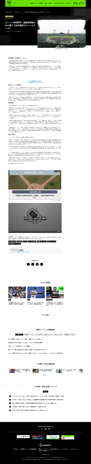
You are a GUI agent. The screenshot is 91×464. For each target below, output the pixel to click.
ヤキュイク (68, 3)
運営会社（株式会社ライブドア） (45, 450)
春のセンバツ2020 (52, 241)
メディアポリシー (65, 449)
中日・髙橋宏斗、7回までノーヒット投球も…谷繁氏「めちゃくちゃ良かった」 (26, 339)
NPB (50, 3)
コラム (25, 241)
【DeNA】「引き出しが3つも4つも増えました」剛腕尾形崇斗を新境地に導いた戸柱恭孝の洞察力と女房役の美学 (37, 399)
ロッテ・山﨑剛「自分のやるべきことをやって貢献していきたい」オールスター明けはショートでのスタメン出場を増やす (35, 353)
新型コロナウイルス (42, 241)
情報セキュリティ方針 (43, 449)
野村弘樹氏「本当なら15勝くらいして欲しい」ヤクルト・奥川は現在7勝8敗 (25, 342)
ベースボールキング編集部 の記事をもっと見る (19, 251)
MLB (46, 3)
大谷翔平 (41, 3)
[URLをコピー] (20, 31)
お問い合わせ (16, 449)
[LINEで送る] (18, 31)
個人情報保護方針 (33, 449)
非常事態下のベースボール (15, 243)
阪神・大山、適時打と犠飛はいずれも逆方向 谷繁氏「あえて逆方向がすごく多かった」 (28, 349)
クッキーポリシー (74, 449)
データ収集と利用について (54, 449)
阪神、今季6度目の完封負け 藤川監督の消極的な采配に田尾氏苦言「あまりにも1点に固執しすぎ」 (34, 403)
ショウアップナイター (59, 3)
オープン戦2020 (32, 241)
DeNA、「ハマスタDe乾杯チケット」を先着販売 (19, 346)
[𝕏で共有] (14, 31)
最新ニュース (34, 3)
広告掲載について (24, 449)
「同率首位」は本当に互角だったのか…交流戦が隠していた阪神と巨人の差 (29, 406)
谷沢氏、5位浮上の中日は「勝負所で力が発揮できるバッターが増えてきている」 (30, 410)
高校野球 (20, 241)
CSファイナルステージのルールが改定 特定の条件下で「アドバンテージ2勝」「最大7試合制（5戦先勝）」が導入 (38, 396)
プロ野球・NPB (13, 241)
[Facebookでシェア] (16, 31)
